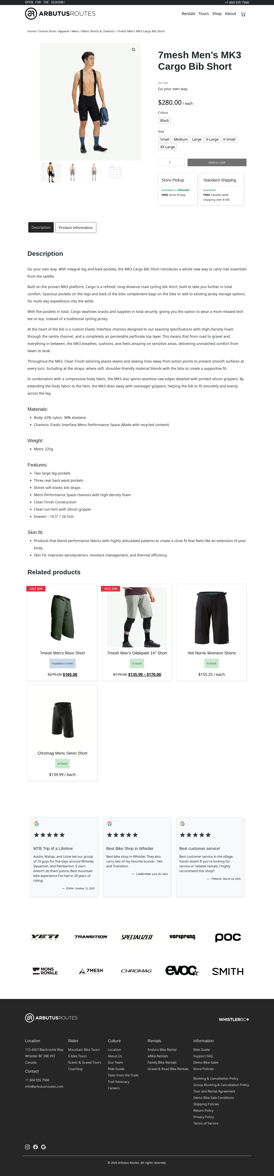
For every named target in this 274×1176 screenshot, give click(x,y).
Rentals (188, 13)
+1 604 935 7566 (37, 1080)
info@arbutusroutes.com (44, 1086)
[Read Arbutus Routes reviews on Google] (43, 1146)
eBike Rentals (158, 1056)
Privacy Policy (203, 1117)
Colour (163, 112)
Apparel (63, 31)
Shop (217, 13)
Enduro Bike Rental (162, 1049)
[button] (133, 49)
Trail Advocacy (118, 1081)
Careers (114, 1088)
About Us (115, 1056)
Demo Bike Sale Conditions (213, 1097)
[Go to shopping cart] (243, 13)
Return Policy (203, 1110)
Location (114, 1049)
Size (161, 131)
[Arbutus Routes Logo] (30, 14)
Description (41, 227)
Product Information (76, 227)
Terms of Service (205, 1123)
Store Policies (203, 1069)
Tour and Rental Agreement (214, 1091)
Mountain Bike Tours (84, 1049)
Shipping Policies (206, 1104)
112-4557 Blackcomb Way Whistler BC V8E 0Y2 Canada (44, 1056)
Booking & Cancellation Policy (215, 1078)
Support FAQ (203, 1056)
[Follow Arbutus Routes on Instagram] (27, 1146)
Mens (75, 31)
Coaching (75, 1069)
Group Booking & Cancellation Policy (221, 1085)
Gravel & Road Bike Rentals (168, 1069)
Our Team (115, 1062)
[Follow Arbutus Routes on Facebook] (35, 1146)
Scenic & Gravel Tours (84, 1062)
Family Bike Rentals (162, 1062)
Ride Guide (116, 1069)
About (230, 13)
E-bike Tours (77, 1056)
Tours (204, 13)
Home (31, 31)
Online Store (47, 31)
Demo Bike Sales (205, 1062)
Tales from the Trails (123, 1075)
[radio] (164, 120)
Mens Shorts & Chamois (98, 31)
